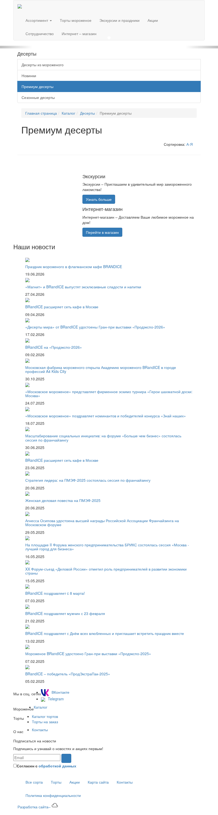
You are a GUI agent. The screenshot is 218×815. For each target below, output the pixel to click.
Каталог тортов (45, 716)
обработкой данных (57, 765)
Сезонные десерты (38, 97)
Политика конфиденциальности (53, 795)
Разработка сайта (34, 806)
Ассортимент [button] (37, 20)
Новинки (29, 75)
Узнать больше (99, 199)
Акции (153, 20)
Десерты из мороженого (43, 64)
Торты (56, 782)
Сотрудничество (40, 33)
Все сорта (34, 782)
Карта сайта (98, 782)
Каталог (68, 113)
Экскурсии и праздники (119, 20)
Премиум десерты (37, 86)
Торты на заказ (45, 721)
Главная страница (41, 113)
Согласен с (46, 765)
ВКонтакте (60, 692)
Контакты (40, 729)
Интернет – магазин (79, 33)
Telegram (56, 698)
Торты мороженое (75, 20)
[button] (16, 47)
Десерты (87, 113)
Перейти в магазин (102, 232)
